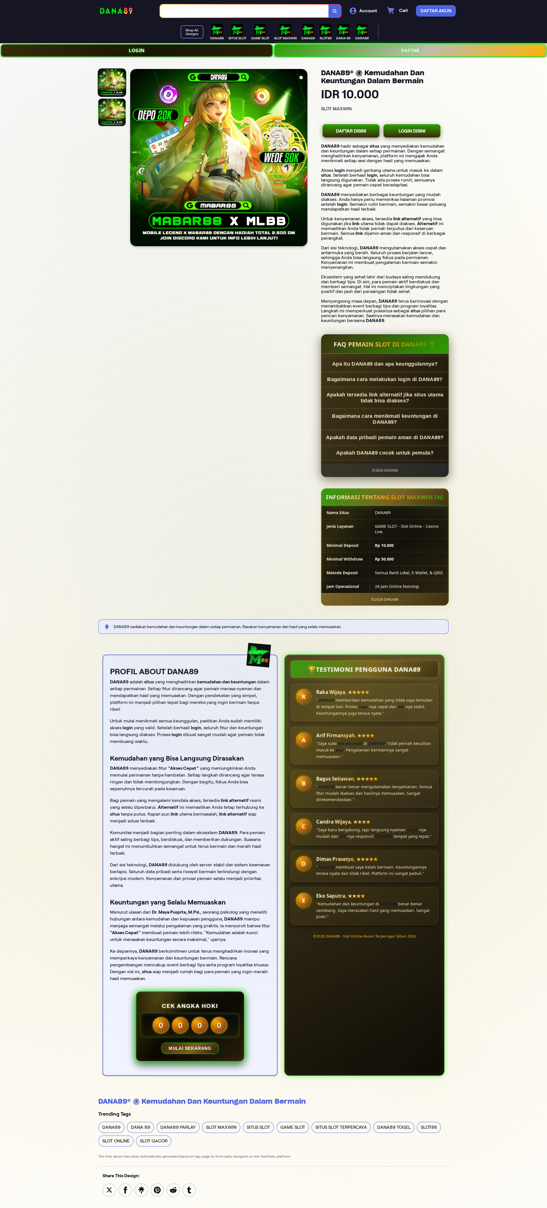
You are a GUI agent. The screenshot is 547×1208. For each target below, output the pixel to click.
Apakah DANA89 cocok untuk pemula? (385, 453)
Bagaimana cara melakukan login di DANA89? (384, 379)
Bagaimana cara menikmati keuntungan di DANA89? (385, 419)
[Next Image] (302, 158)
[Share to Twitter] (109, 1189)
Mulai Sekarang (190, 1048)
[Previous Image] (134, 158)
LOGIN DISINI (412, 131)
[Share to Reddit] (173, 1189)
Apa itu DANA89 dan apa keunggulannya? (385, 364)
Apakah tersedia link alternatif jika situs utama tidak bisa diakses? (384, 398)
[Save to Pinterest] (157, 1189)
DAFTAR (410, 50)
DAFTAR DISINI (351, 131)
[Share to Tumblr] (189, 1189)
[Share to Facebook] (125, 1189)
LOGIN (137, 50)
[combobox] (244, 11)
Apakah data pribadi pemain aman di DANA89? (385, 437)
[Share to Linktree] (141, 1189)
